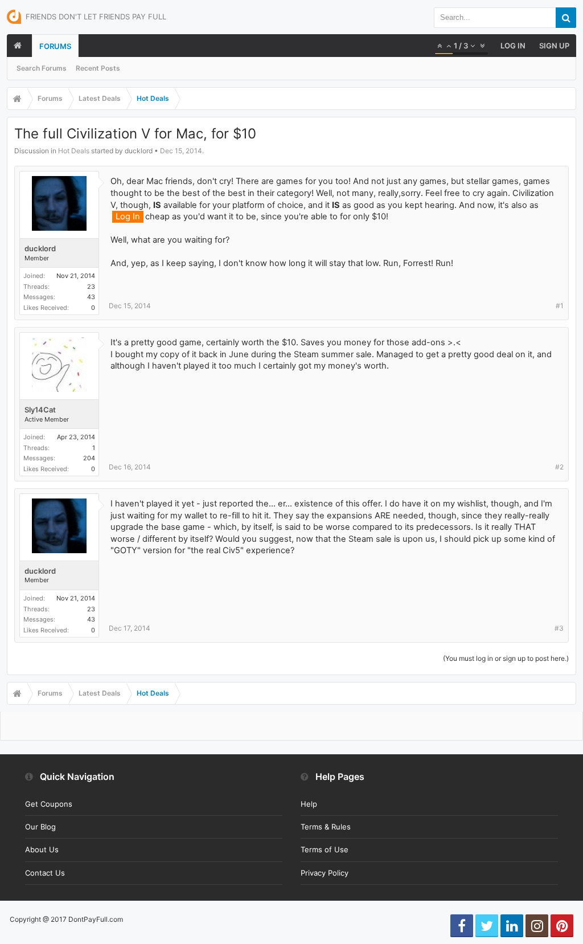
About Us (42, 849)
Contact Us (45, 872)
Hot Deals (73, 150)
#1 (560, 305)
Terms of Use (324, 849)
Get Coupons (48, 803)
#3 (559, 628)
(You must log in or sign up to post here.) (506, 658)
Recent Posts (98, 68)
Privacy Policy (324, 872)
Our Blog (40, 826)
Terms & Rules (326, 826)
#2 (559, 467)
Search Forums (42, 68)
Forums (55, 46)
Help (309, 803)
